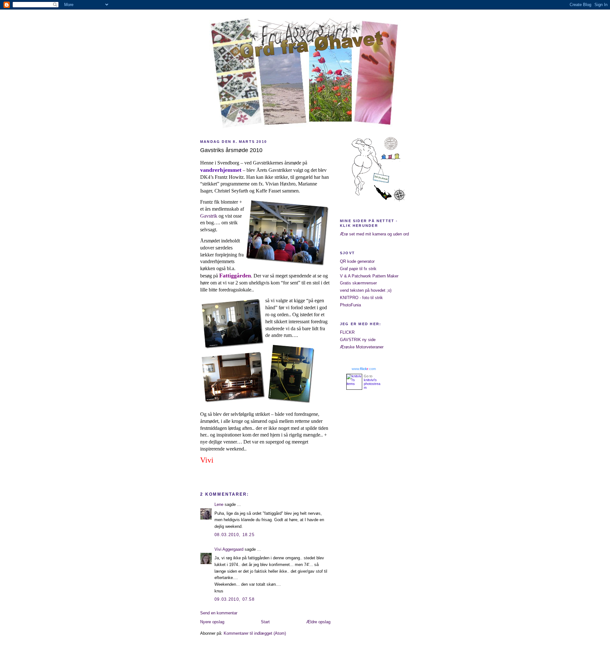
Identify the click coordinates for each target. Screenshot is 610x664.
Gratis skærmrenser (358, 283)
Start (265, 621)
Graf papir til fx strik (358, 268)
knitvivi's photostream (372, 383)
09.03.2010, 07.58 (234, 599)
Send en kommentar (218, 613)
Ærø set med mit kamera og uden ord (374, 234)
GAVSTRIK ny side (358, 339)
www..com (364, 369)
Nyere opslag (212, 621)
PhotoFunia (350, 305)
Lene (218, 504)
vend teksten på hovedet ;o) (365, 290)
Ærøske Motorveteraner (361, 347)
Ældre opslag (318, 621)
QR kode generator (357, 261)
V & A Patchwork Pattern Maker (369, 276)
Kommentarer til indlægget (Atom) (255, 633)
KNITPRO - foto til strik (361, 297)
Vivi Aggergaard (228, 549)
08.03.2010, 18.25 (234, 534)
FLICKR (347, 332)
